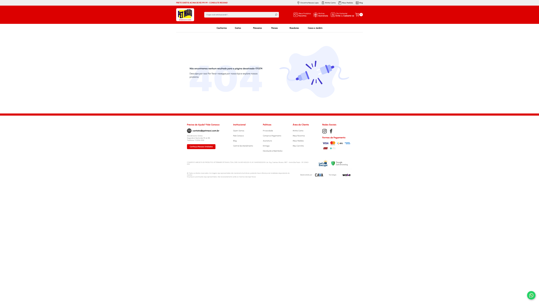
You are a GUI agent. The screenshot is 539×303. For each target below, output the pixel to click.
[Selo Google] (341, 163)
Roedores (294, 28)
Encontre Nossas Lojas (310, 3)
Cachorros (222, 28)
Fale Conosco (238, 136)
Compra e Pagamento (272, 136)
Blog (361, 3)
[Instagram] (324, 131)
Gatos (238, 28)
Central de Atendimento (243, 146)
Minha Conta (330, 3)
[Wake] (346, 175)
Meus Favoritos (299, 136)
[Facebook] (331, 131)
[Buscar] (276, 15)
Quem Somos (238, 131)
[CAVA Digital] (319, 175)
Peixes (274, 28)
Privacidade (268, 131)
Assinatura (267, 141)
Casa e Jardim (315, 28)
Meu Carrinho (298, 146)
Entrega (266, 146)
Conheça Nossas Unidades (201, 146)
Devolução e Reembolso (272, 151)
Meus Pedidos (347, 3)
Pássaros (257, 28)
